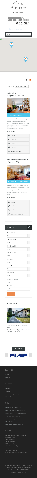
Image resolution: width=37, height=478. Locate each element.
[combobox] (18, 236)
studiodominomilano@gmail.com (18, 4)
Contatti (8, 397)
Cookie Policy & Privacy (12, 394)
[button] (13, 47)
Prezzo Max (10, 272)
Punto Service (22, 472)
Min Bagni (10, 259)
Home (8, 388)
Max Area (11, 286)
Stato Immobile (11, 239)
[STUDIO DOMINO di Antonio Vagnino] (18, 21)
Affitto (8, 375)
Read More (17, 331)
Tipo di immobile (12, 246)
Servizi (8, 391)
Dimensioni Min (12, 279)
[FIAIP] (18, 355)
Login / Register (19, 12)
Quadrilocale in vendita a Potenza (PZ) (17, 160)
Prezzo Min (10, 266)
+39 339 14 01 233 (20, 29)
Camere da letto (11, 252)
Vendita (8, 377)
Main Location (11, 233)
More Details (11, 131)
